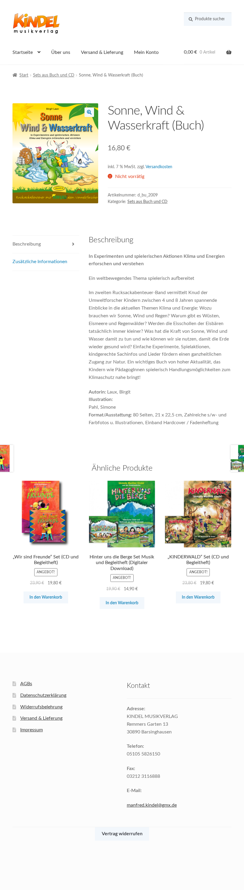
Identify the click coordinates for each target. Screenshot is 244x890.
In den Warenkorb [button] (45, 597)
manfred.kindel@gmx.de (152, 805)
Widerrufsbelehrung (41, 707)
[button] (89, 112)
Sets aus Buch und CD (53, 75)
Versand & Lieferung (102, 52)
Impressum (31, 729)
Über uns (60, 52)
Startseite (22, 52)
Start (23, 75)
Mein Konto (146, 52)
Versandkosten (159, 167)
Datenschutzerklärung (43, 695)
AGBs (26, 683)
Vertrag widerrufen (122, 833)
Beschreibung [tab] (26, 244)
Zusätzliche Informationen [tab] (39, 261)
